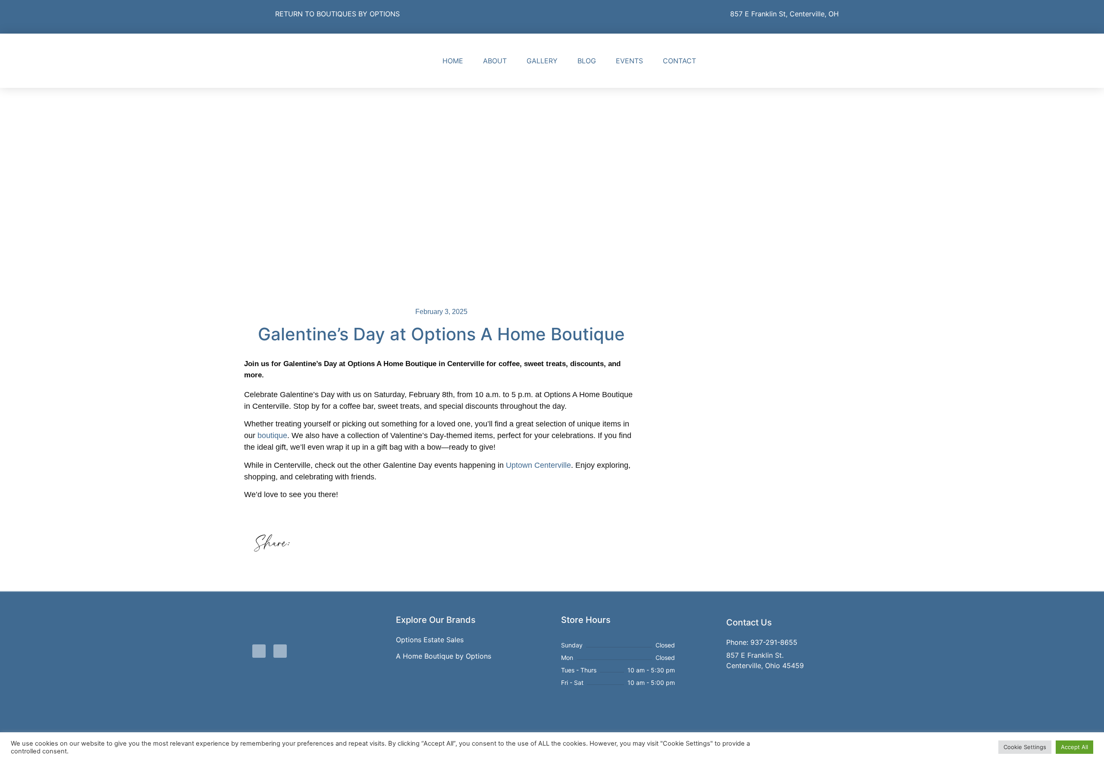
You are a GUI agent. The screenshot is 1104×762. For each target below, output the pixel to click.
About (495, 60)
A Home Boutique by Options (443, 656)
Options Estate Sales (430, 639)
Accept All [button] (1074, 746)
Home (452, 60)
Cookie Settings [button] (1025, 746)
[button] (308, 543)
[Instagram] (816, 60)
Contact (679, 60)
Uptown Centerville (538, 465)
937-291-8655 (773, 642)
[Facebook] (796, 60)
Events (629, 60)
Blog (586, 60)
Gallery (542, 60)
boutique (272, 435)
